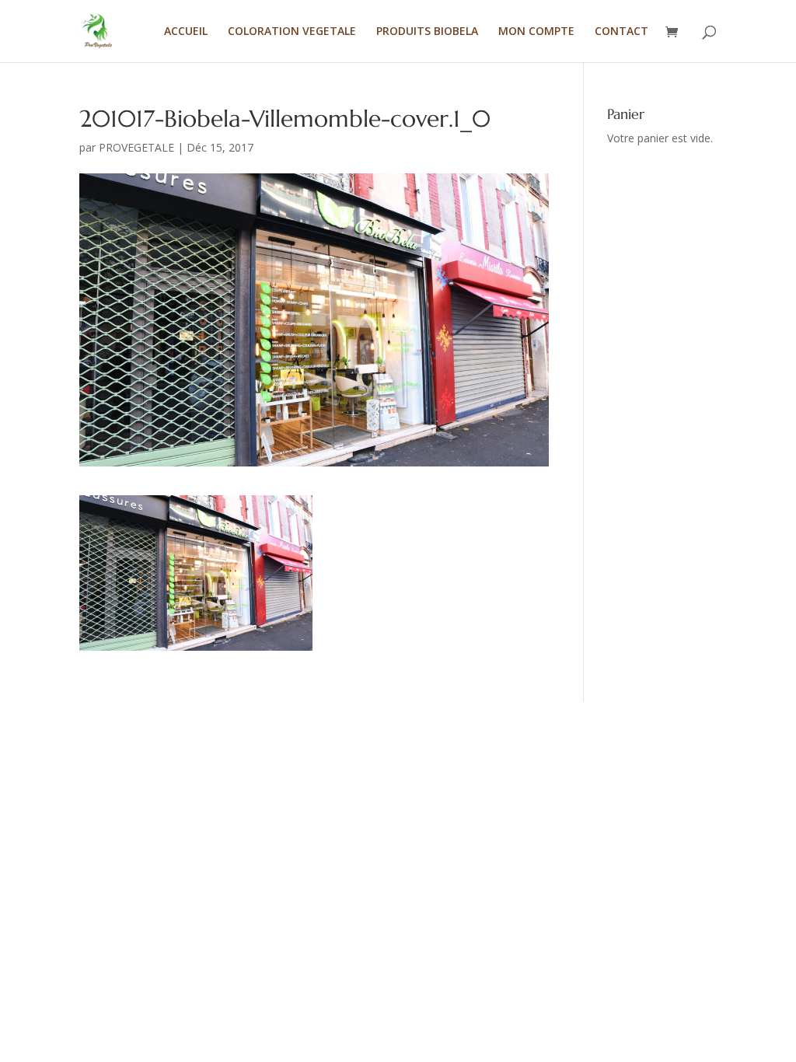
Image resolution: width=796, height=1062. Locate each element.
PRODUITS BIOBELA (427, 32)
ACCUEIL (186, 32)
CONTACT (621, 32)
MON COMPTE (536, 32)
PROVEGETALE (136, 147)
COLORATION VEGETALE (292, 32)
